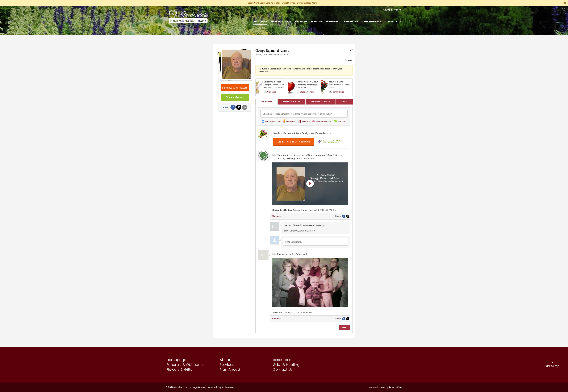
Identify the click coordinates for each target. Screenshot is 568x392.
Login (350, 50)
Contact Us (283, 369)
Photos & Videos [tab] (291, 102)
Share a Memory (235, 97)
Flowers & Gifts (179, 369)
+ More (347, 101)
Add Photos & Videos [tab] (273, 121)
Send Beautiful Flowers (234, 87)
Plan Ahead (230, 369)
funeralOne (395, 387)
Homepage (176, 359)
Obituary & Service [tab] (320, 102)
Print (344, 327)
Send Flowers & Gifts (323, 121)
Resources (282, 359)
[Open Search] (564, 10)
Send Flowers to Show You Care (294, 142)
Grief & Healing (286, 364)
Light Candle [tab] (290, 121)
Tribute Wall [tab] (266, 102)
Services (227, 364)
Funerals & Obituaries (185, 364)
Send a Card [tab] (342, 121)
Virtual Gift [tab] (306, 121)
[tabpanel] (304, 218)
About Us (227, 359)
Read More (311, 3)
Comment (276, 216)
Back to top (551, 366)
